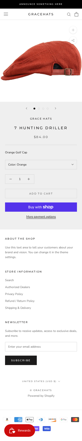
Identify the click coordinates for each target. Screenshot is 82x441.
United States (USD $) (39, 381)
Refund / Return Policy (19, 301)
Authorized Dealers (17, 287)
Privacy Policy (14, 294)
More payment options (41, 217)
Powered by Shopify (41, 396)
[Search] (69, 14)
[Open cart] (76, 14)
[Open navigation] (6, 14)
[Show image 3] (43, 109)
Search (9, 280)
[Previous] (26, 108)
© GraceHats (41, 390)
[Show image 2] (39, 109)
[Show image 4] (48, 109)
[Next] (55, 108)
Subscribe (21, 360)
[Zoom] (73, 30)
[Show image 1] (34, 109)
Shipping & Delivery (18, 308)
